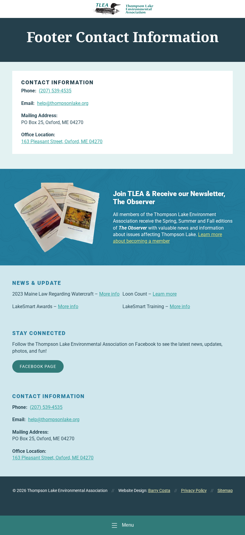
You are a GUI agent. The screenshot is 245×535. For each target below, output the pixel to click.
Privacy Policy (194, 490)
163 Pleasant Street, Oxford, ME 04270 (61, 141)
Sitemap (225, 490)
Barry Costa (159, 490)
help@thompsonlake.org (62, 103)
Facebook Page (38, 366)
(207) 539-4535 (55, 91)
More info (109, 294)
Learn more (165, 294)
